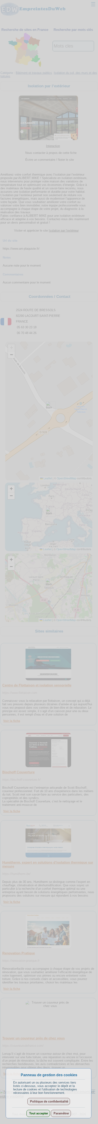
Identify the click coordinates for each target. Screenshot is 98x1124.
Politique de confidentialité (48, 1101)
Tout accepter (38, 1113)
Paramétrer (61, 1113)
